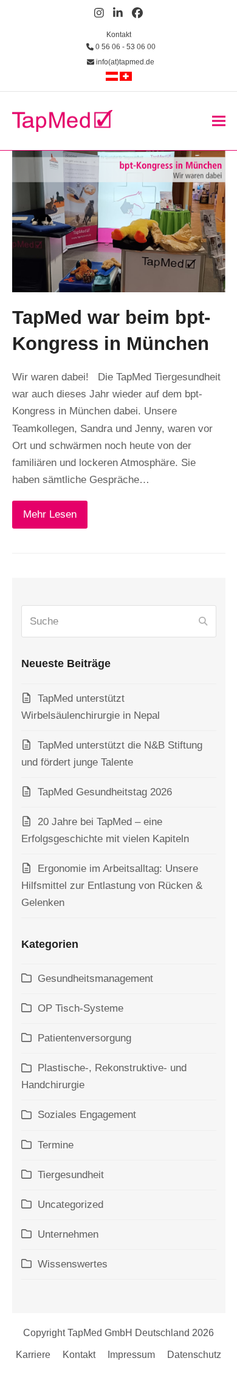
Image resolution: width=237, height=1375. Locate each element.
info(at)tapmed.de (124, 62)
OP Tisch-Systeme (80, 1008)
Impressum (131, 1354)
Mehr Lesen (50, 514)
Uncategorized (70, 1204)
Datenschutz (194, 1354)
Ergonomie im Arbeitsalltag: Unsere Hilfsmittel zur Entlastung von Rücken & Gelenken (111, 885)
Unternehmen (68, 1234)
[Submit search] (203, 621)
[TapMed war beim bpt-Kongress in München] (118, 221)
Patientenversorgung (84, 1038)
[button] (218, 120)
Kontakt (118, 34)
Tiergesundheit (71, 1175)
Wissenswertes (73, 1264)
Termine (56, 1145)
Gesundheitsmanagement (95, 978)
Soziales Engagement (87, 1114)
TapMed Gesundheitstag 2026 (105, 792)
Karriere (33, 1354)
